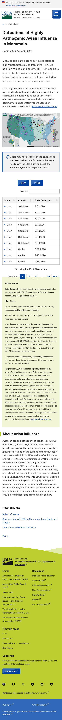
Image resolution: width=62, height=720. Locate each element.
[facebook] (14, 684)
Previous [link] (13, 276)
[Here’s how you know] (31, 4)
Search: (24, 191)
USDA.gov (7, 705)
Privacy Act (7, 638)
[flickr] (42, 684)
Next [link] (55, 276)
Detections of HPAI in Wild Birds (19, 527)
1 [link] (22, 276)
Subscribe (10, 671)
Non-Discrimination (41, 590)
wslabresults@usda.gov (44, 106)
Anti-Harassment (40, 604)
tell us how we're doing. (36, 693)
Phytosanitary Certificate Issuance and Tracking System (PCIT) (13, 601)
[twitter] (4, 684)
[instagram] (33, 684)
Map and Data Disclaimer (43, 576)
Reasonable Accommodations (15, 643)
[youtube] (52, 684)
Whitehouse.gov (39, 705)
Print (5, 536)
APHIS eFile (7, 592)
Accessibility (38, 580)
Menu (56, 15)
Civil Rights (7, 648)
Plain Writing (38, 595)
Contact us (7, 693)
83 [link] (48, 276)
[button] (14, 200)
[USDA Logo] (7, 15)
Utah (9, 206)
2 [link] (29, 276)
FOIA (4, 633)
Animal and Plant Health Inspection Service (27, 13)
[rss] (24, 684)
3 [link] (35, 276)
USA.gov (6, 714)
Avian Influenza (10, 514)
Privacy (35, 599)
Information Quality (41, 585)
